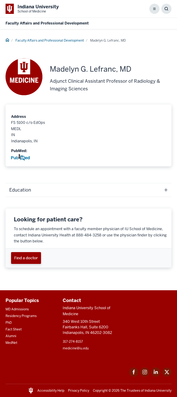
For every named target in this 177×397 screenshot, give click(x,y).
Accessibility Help (50, 390)
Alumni (11, 336)
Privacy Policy (78, 390)
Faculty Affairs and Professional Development (47, 23)
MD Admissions (17, 309)
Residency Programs (21, 316)
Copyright (100, 390)
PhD (9, 323)
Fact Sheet (14, 329)
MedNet (11, 343)
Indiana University (158, 390)
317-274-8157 (73, 341)
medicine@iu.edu (76, 348)
